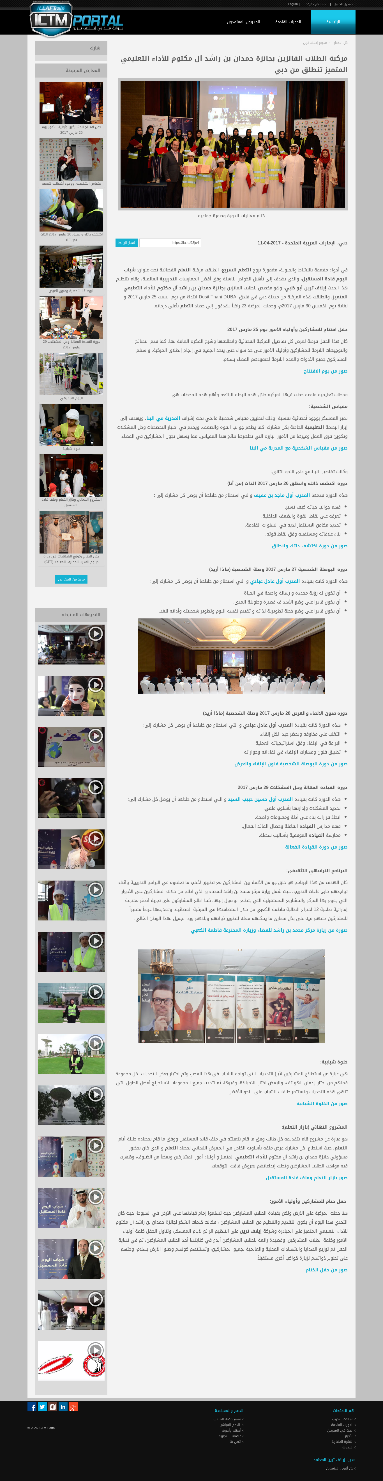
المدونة (348, 1447)
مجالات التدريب (343, 1419)
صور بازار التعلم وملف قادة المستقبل (307, 1177)
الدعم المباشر (230, 1425)
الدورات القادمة (288, 22)
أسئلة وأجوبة (232, 1430)
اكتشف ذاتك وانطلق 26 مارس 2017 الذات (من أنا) (71, 237)
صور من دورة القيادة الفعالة (316, 847)
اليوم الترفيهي (71, 398)
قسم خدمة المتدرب (227, 1419)
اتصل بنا (236, 1442)
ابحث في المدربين (340, 1430)
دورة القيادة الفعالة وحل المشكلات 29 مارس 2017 (71, 344)
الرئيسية (333, 22)
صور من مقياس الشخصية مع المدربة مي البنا (299, 448)
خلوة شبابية (71, 449)
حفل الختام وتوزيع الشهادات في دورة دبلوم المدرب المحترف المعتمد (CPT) (71, 559)
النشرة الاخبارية (342, 1442)
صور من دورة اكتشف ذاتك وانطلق (310, 545)
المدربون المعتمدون (243, 22)
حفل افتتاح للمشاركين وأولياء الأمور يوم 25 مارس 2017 (71, 130)
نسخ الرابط (126, 242)
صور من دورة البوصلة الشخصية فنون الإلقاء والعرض (291, 763)
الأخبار (349, 1436)
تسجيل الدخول (343, 4)
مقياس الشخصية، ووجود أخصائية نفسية (71, 183)
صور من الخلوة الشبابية (322, 1103)
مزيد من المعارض (71, 579)
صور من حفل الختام (327, 1269)
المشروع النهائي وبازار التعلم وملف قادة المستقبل (71, 502)
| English (294, 4)
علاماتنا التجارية (230, 1436)
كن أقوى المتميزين (340, 1468)
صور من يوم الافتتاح (326, 371)
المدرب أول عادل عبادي (275, 581)
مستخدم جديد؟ (316, 4)
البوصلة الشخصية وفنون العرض (71, 291)
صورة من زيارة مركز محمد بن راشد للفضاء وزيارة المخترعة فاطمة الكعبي (269, 930)
